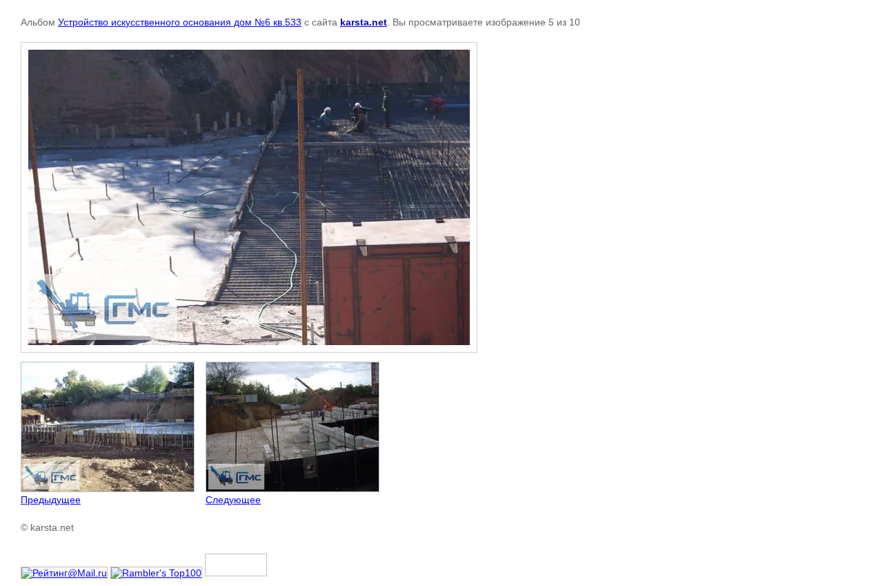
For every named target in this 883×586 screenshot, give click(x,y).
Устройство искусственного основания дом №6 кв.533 (179, 22)
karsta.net (363, 22)
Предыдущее (51, 499)
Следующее (233, 499)
